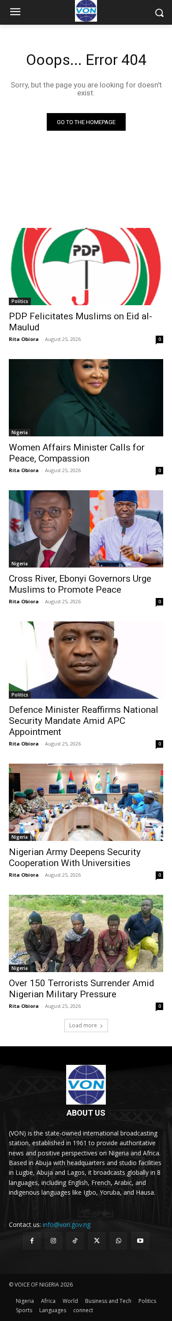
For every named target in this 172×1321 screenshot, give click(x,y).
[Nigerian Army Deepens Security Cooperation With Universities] (86, 802)
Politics (19, 301)
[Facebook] (31, 1240)
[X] (96, 1240)
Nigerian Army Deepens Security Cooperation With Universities (75, 857)
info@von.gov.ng (66, 1224)
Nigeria (19, 432)
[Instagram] (53, 1240)
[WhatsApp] (118, 1240)
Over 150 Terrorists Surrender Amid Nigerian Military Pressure (81, 988)
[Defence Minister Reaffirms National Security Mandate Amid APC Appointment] (86, 660)
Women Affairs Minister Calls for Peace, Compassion (77, 453)
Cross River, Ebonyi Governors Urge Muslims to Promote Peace (80, 584)
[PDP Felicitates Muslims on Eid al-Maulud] (86, 266)
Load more (83, 1025)
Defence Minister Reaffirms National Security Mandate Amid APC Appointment (83, 720)
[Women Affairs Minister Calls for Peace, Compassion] (86, 397)
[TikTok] (75, 1240)
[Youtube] (140, 1240)
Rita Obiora (24, 339)
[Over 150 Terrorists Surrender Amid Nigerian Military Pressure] (86, 933)
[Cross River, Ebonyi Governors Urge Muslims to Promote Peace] (86, 529)
